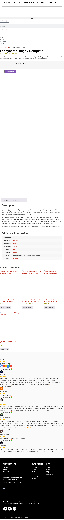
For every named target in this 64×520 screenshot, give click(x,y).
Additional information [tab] (19, 200)
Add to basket (11, 71)
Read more (4, 349)
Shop (1, 47)
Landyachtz (16, 258)
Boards (7, 47)
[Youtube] (14, 509)
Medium (15, 252)
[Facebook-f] (5, 509)
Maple (15, 243)
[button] (32, 18)
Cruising (15, 240)
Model (7, 63)
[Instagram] (10, 509)
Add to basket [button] (5, 307)
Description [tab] (6, 200)
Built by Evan (24, 517)
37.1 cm (15, 246)
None (14, 249)
